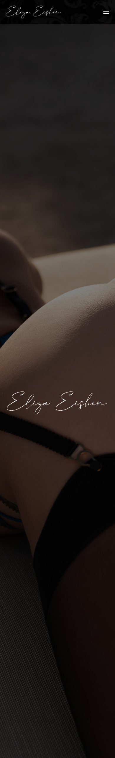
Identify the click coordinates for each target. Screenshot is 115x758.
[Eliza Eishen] (33, 11)
